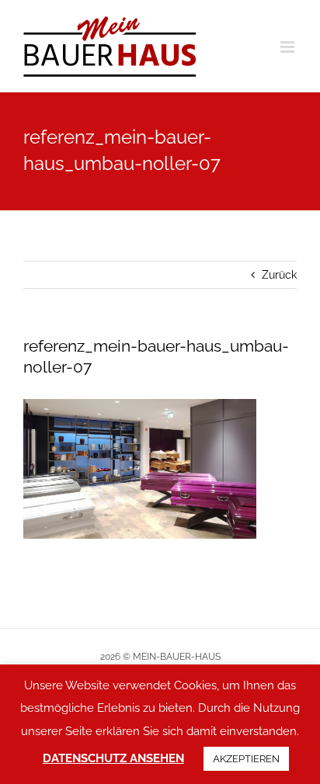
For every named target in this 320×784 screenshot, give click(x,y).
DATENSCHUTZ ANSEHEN (113, 758)
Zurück (279, 275)
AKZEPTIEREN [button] (246, 759)
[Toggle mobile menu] (288, 47)
